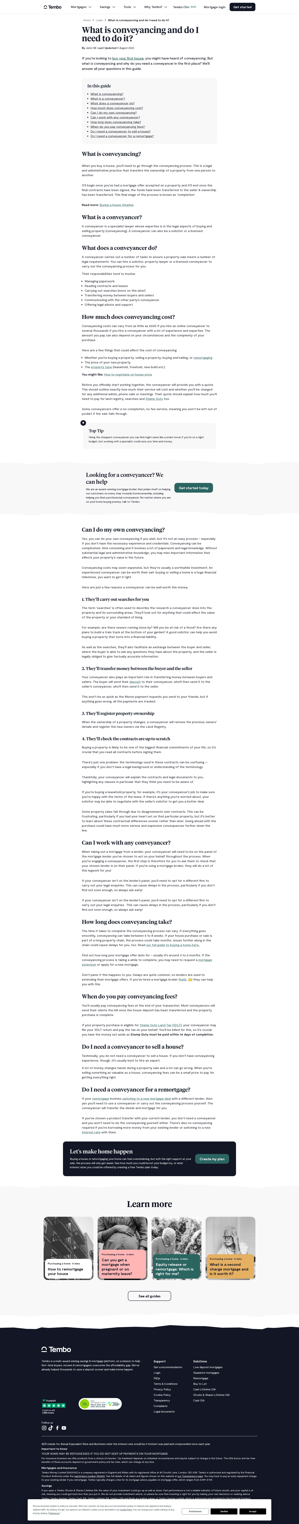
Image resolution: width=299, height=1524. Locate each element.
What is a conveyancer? (107, 98)
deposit (135, 682)
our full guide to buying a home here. (173, 945)
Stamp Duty (154, 399)
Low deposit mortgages (208, 1367)
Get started (242, 7)
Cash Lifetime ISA (204, 1389)
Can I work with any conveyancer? (115, 117)
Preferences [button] (54, 1513)
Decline (224, 1511)
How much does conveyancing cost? (116, 108)
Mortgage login (214, 7)
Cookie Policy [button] (126, 1510)
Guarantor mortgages (206, 1372)
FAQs (157, 1378)
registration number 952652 (89, 1476)
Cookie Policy (162, 1394)
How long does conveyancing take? (115, 122)
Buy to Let (200, 1383)
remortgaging (202, 357)
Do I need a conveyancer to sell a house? (120, 131)
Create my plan (212, 1159)
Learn (99, 20)
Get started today (194, 488)
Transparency (162, 1400)
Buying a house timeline (116, 205)
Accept (252, 1511)
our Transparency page (190, 1476)
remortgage (100, 1098)
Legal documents (164, 1411)
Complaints (160, 1405)
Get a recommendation (168, 1367)
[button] (81, 7)
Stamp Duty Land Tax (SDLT (160, 1025)
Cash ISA (198, 1400)
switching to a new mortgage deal (146, 1098)
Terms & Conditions (166, 1383)
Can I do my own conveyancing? (113, 112)
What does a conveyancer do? (112, 103)
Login (157, 1372)
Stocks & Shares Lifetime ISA (211, 1394)
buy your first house (128, 58)
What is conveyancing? (106, 94)
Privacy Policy (162, 1389)
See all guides (149, 1296)
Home (87, 20)
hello (183, 979)
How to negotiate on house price (128, 374)
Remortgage (200, 1378)
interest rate (91, 1132)
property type (101, 367)
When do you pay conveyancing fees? (117, 126)
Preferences (195, 1511)
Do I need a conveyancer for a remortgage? (122, 136)
